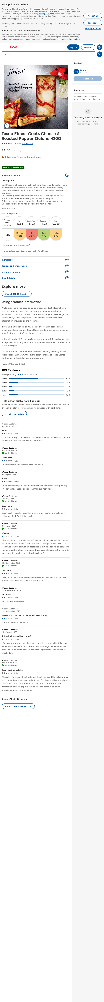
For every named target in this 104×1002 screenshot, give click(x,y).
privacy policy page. (46, 13)
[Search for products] (99, 54)
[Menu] (4, 47)
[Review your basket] (76, 71)
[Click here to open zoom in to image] (7, 125)
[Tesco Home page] (12, 47)
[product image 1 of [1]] (36, 97)
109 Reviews (27, 143)
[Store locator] (99, 47)
